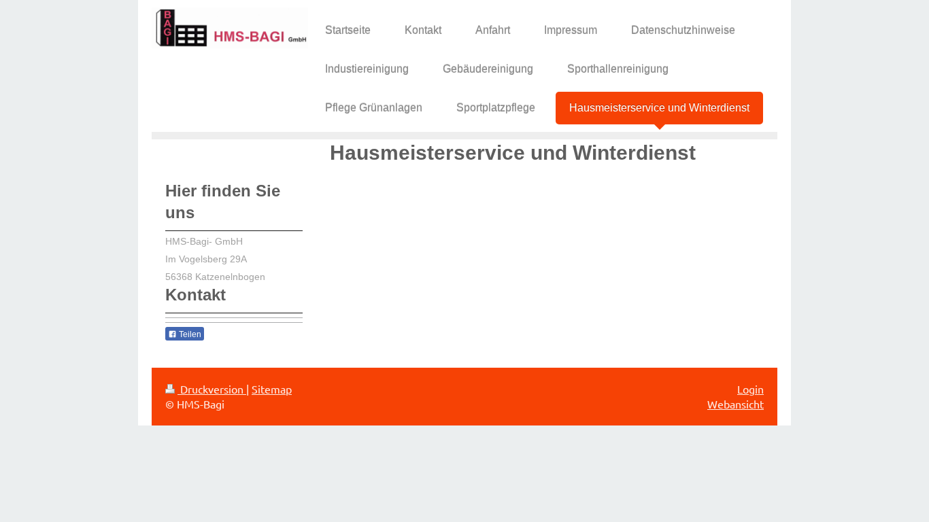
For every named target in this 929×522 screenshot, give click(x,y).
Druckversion (212, 389)
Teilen (189, 334)
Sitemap (272, 389)
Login (750, 389)
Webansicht (735, 404)
